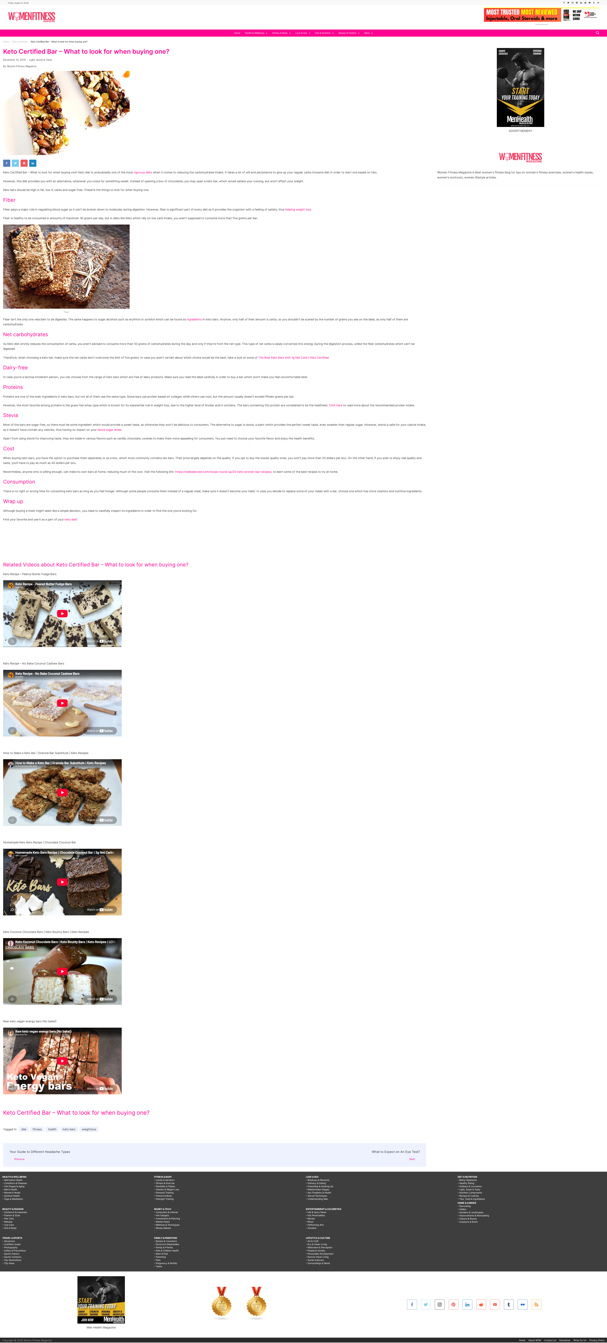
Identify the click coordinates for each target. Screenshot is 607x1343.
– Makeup (7, 1221)
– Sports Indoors (10, 1253)
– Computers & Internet (166, 1212)
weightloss (89, 1129)
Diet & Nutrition (323, 33)
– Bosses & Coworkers (165, 1241)
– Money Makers (162, 1228)
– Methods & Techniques (166, 1224)
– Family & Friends (163, 1247)
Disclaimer (564, 1340)
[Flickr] (598, 3)
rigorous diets (143, 172)
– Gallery (462, 1209)
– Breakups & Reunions (317, 1180)
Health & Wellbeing (254, 33)
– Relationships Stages (317, 1189)
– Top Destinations (11, 1260)
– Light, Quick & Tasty (469, 1189)
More (367, 33)
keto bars (69, 1129)
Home (237, 33)
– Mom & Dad (161, 1253)
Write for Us (579, 1340)
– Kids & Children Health (166, 1250)
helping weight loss (298, 209)
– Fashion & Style (11, 1215)
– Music (310, 1221)
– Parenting (160, 1257)
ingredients (194, 319)
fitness (37, 1129)
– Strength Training (164, 1199)
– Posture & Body (163, 1195)
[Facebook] (564, 3)
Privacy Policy (597, 1340)
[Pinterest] (577, 3)
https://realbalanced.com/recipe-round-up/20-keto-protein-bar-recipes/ (223, 471)
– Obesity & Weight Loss (166, 1189)
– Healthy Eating (466, 1183)
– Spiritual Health (11, 1195)
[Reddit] (585, 3)
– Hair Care (8, 1218)
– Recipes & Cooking (468, 1195)
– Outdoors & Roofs (468, 1221)
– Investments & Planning (167, 1218)
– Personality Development (319, 1253)
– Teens (158, 1266)
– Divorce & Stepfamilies (166, 1244)
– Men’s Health (9, 1189)
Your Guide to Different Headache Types (39, 1152)
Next (412, 1159)
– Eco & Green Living (316, 1244)
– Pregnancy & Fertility (165, 1263)
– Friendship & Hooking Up (319, 1186)
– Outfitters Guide (11, 1244)
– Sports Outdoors (11, 1257)
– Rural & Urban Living (317, 1257)
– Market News (162, 1221)
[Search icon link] (596, 33)
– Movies (310, 1218)
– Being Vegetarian (467, 1180)
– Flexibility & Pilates (164, 1186)
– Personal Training (164, 1192)
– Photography (10, 1247)
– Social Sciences (315, 1260)
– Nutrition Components (470, 1192)
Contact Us (550, 1340)
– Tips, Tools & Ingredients (471, 1199)
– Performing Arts (315, 1224)
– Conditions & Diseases (14, 1183)
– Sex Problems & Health (318, 1192)
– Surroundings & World (318, 1263)
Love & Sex (301, 33)
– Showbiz (311, 1228)
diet (23, 1129)
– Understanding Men (317, 1199)
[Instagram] (572, 3)
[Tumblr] (594, 3)
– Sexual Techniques (316, 1195)
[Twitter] (568, 3)
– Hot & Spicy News (316, 1212)
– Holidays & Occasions (470, 1186)
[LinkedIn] (581, 3)
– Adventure (8, 1241)
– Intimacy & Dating (316, 1183)
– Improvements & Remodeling (473, 1215)
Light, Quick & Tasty (40, 59)
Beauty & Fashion (347, 33)
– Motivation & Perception (319, 1247)
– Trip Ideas (8, 1263)
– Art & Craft (312, 1241)
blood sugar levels (110, 429)
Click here (335, 405)
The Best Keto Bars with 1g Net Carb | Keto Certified (293, 357)
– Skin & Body (9, 1228)
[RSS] (537, 1305)
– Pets (157, 1260)
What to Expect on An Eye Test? (396, 1152)
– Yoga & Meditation (12, 1199)
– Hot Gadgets (161, 1215)
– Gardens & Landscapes (470, 1212)
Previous (19, 1159)
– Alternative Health (12, 1180)
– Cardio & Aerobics (164, 1180)
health (52, 1129)
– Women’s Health (11, 1192)
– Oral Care (8, 1224)
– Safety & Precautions (14, 1250)
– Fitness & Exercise (164, 1183)
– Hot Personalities (315, 1215)
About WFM (534, 1340)
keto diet (71, 519)
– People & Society (315, 1250)
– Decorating (464, 1206)
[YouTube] (590, 3)
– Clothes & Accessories (14, 1212)
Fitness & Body (280, 33)
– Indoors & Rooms (467, 1218)
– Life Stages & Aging (13, 1186)
